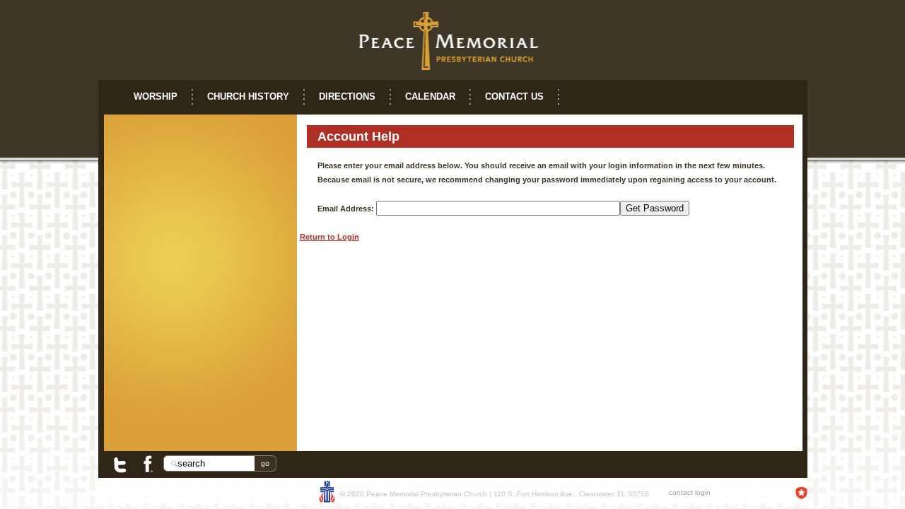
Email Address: (345, 208)
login (703, 492)
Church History (248, 96)
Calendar (430, 96)
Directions (347, 96)
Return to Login (329, 237)
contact (681, 492)
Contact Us (514, 96)
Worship (155, 96)
